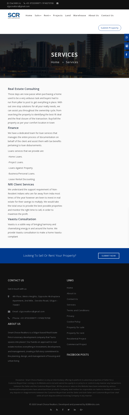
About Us (94, 15)
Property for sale (75, 327)
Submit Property (110, 27)
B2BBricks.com (92, 404)
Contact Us (107, 15)
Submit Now (109, 255)
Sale (37, 15)
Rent (46, 15)
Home (29, 15)
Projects (58, 15)
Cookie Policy (74, 321)
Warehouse (79, 15)
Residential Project (76, 338)
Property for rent (75, 333)
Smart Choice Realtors (47, 404)
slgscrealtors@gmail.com (32, 311)
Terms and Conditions (78, 310)
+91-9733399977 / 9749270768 (39, 3)
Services (71, 304)
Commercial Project (77, 344)
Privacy (70, 316)
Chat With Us (15, 3)
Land (68, 15)
